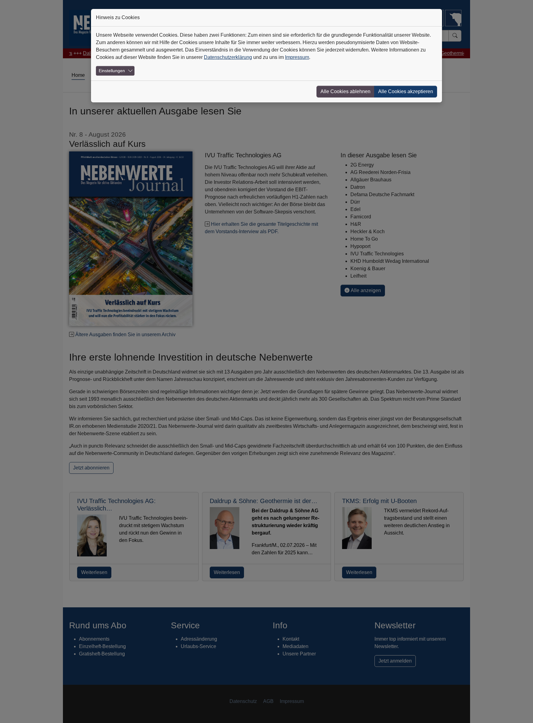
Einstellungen (112, 70)
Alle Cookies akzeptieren (405, 91)
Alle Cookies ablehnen (345, 91)
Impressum (297, 57)
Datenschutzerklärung (228, 57)
